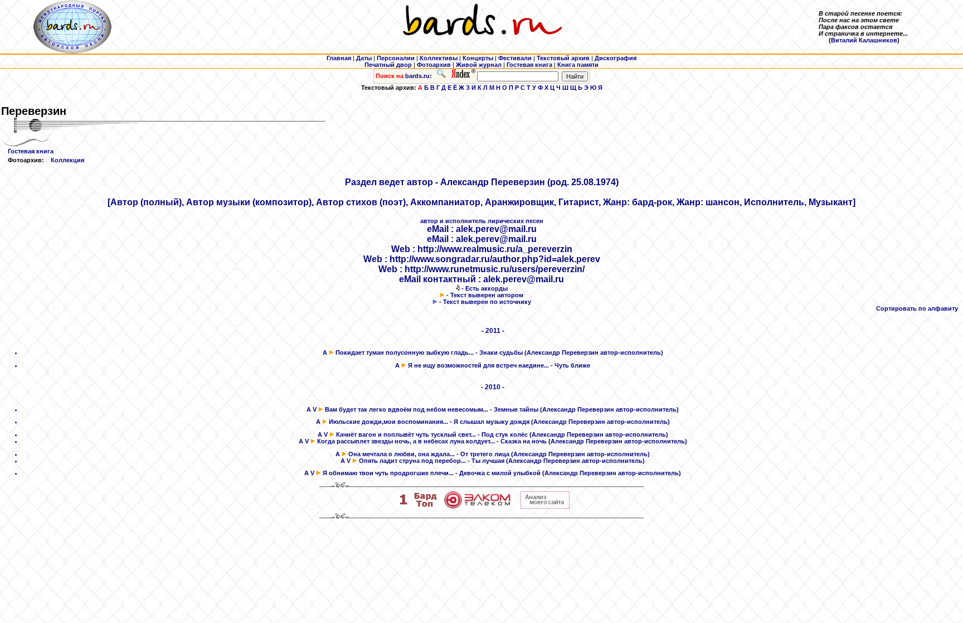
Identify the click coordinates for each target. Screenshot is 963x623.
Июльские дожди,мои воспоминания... (388, 421)
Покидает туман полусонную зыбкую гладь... (404, 352)
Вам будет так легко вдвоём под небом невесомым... (406, 409)
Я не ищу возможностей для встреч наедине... (478, 365)
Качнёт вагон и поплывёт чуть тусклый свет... (406, 434)
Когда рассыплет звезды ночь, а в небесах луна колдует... (406, 441)
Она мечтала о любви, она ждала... (401, 454)
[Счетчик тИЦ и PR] (545, 506)
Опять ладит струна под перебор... (412, 460)
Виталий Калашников (864, 40)
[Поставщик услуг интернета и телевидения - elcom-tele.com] (477, 506)
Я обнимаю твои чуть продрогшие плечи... (388, 473)
